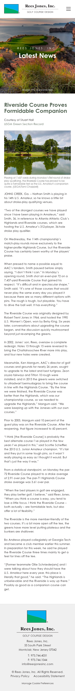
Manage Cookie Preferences (38, 683)
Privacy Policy (20, 676)
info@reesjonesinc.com (37, 664)
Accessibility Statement (49, 676)
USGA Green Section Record (24, 124)
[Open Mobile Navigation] (68, 9)
